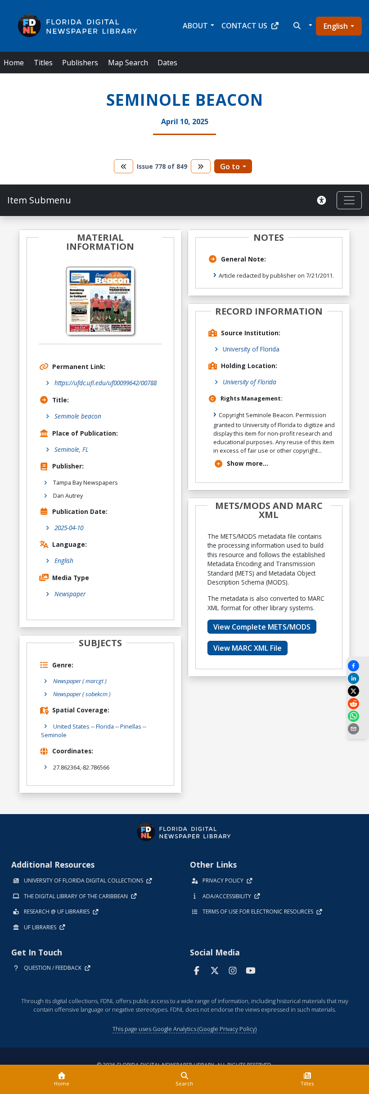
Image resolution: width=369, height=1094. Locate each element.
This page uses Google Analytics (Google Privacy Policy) (184, 1029)
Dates (167, 63)
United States (71, 726)
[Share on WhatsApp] (358, 716)
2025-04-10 (68, 527)
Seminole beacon (77, 416)
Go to (230, 166)
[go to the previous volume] (124, 166)
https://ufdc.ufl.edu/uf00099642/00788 (105, 382)
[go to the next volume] (201, 166)
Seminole (54, 735)
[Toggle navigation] (349, 200)
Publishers (80, 63)
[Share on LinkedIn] (358, 678)
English (336, 26)
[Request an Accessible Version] (323, 200)
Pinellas (130, 726)
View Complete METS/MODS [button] (261, 627)
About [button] (195, 26)
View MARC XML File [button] (247, 648)
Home (14, 63)
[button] (302, 26)
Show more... (247, 463)
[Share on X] (358, 691)
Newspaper (70, 594)
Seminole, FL (71, 449)
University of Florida (251, 349)
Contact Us (244, 26)
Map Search (128, 63)
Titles (43, 63)
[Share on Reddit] (358, 703)
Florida (105, 726)
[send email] (358, 728)
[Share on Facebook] (358, 665)
